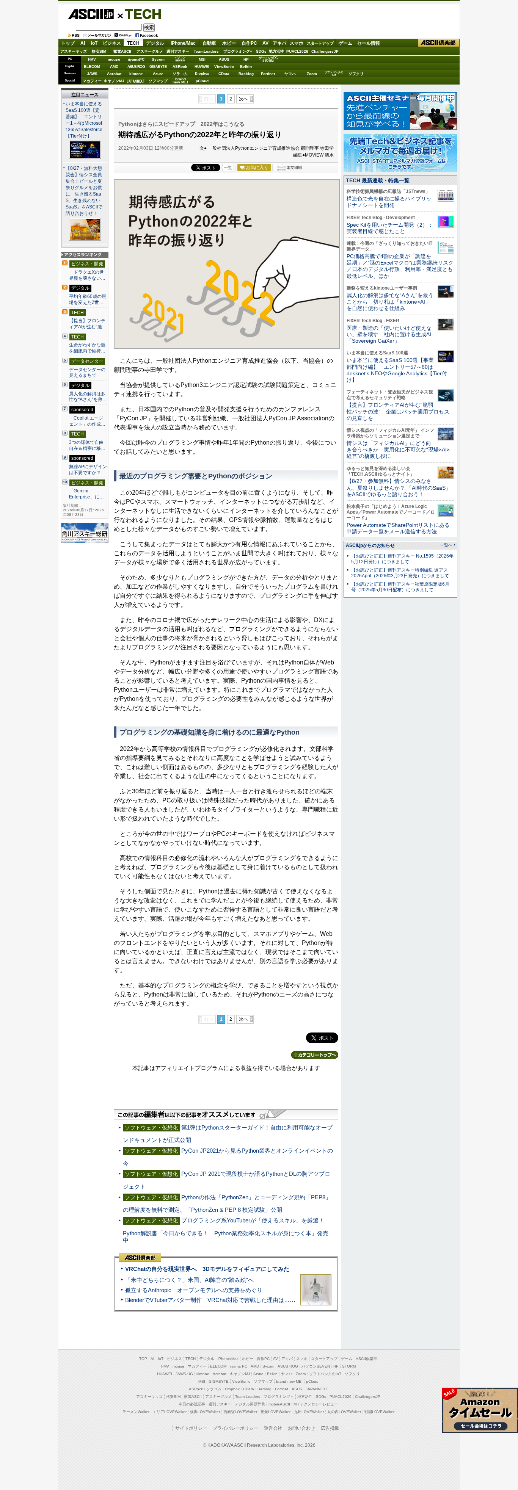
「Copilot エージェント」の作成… (87, 421)
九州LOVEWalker (309, 1412)
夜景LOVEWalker (275, 1412)
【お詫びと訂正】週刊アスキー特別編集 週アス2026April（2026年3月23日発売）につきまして (400, 572)
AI (82, 43)
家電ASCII (122, 51)
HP (246, 59)
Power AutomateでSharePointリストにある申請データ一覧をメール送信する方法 (398, 528)
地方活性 (276, 51)
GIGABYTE (157, 67)
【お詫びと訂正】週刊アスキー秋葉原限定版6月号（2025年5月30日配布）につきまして (400, 586)
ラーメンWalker (135, 1412)
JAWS (92, 74)
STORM (349, 1366)
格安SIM (99, 51)
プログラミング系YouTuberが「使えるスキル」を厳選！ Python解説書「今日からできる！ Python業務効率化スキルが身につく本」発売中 (226, 1230)
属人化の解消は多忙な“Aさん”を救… (88, 397)
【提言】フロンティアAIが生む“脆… (88, 323)
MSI (202, 59)
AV (265, 43)
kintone (136, 74)
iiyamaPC (136, 59)
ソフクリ (356, 74)
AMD (114, 66)
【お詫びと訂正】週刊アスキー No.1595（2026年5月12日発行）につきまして (402, 558)
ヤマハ (290, 74)
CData (223, 74)
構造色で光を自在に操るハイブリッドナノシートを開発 (389, 202)
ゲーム (345, 43)
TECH (140, 13)
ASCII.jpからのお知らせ (370, 545)
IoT (94, 43)
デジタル (155, 43)
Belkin (246, 66)
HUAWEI (202, 66)
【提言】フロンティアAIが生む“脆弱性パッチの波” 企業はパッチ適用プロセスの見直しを (398, 411)
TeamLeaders (206, 51)
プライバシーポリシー (235, 1428)
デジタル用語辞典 (250, 1404)
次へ (243, 99)
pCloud (202, 81)
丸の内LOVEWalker (344, 1412)
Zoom (312, 74)
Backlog (246, 74)
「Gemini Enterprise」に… (86, 494)
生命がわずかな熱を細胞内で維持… (87, 348)
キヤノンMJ (114, 81)
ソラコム (180, 74)
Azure (158, 74)
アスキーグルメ (150, 51)
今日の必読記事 (192, 1404)
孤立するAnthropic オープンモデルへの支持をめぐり (193, 1290)
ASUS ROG (136, 66)
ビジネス (112, 43)
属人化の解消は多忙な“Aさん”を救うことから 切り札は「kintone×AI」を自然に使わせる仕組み (390, 302)
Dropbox (202, 73)
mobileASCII (279, 1404)
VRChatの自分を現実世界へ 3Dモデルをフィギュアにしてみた (207, 1269)
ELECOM (92, 66)
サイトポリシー (191, 1428)
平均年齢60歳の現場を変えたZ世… (87, 299)
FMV (92, 59)
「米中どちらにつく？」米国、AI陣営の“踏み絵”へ (189, 1280)
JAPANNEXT (136, 81)
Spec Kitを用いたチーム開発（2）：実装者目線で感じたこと (390, 228)
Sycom (158, 59)
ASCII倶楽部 (438, 43)
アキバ (279, 43)
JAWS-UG (184, 1374)
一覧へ (446, 545)
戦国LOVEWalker (379, 1412)
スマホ (296, 43)
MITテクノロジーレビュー (316, 1404)
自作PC (249, 43)
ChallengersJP (325, 51)
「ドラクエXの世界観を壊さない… (87, 275)
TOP (143, 1359)
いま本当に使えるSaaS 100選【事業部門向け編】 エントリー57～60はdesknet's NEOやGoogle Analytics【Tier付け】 (397, 370)
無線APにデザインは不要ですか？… (88, 469)
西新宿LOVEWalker (240, 1412)
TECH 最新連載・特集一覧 (378, 180)
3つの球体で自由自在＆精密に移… (87, 445)
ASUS (224, 59)
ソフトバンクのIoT (334, 74)
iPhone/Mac (183, 43)
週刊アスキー (177, 51)
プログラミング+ (237, 51)
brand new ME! (289, 1381)
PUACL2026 (297, 51)
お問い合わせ (301, 1428)
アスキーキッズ (73, 51)
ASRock (180, 66)
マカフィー (92, 81)
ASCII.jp (91, 14)
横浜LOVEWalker (205, 1412)
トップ (68, 43)
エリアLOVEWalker (170, 1412)
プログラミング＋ (279, 1396)
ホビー (229, 43)
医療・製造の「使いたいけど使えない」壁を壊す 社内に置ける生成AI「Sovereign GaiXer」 (389, 334)
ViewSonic (224, 66)
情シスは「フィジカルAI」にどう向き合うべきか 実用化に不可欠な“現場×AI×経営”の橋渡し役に (398, 449)
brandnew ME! (180, 81)
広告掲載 (330, 1428)
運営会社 (273, 1428)
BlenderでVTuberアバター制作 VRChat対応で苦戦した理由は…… (210, 1300)
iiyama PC (238, 1366)
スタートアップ (320, 43)
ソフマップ (158, 81)
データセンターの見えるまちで (87, 372)
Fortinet (268, 74)
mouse (114, 59)
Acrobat (114, 74)
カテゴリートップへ (314, 1055)
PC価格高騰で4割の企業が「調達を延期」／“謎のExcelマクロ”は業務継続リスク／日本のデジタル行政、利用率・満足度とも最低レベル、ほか (400, 266)
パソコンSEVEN (180, 59)
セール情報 (368, 43)
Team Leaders (247, 1396)
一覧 (228, 167)
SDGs (261, 51)
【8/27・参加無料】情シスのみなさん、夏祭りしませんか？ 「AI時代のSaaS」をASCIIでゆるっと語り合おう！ (399, 487)
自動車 (209, 43)
